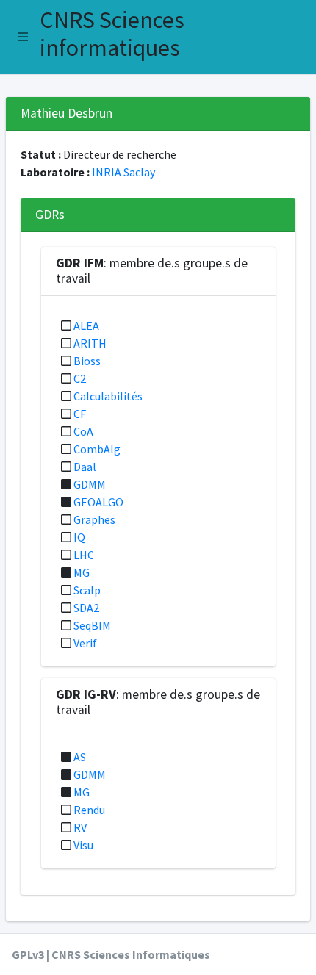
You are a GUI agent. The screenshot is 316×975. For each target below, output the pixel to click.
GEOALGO (98, 501)
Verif (85, 643)
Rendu (89, 809)
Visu (83, 845)
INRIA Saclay (123, 172)
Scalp (87, 590)
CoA (83, 431)
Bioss (87, 360)
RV (80, 827)
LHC (83, 554)
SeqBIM (92, 625)
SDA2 (86, 607)
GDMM (89, 484)
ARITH (90, 343)
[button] (23, 36)
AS (79, 756)
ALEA (86, 325)
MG (81, 572)
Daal (84, 466)
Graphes (94, 519)
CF (79, 413)
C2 (79, 378)
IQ (79, 537)
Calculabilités (108, 396)
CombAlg (97, 449)
